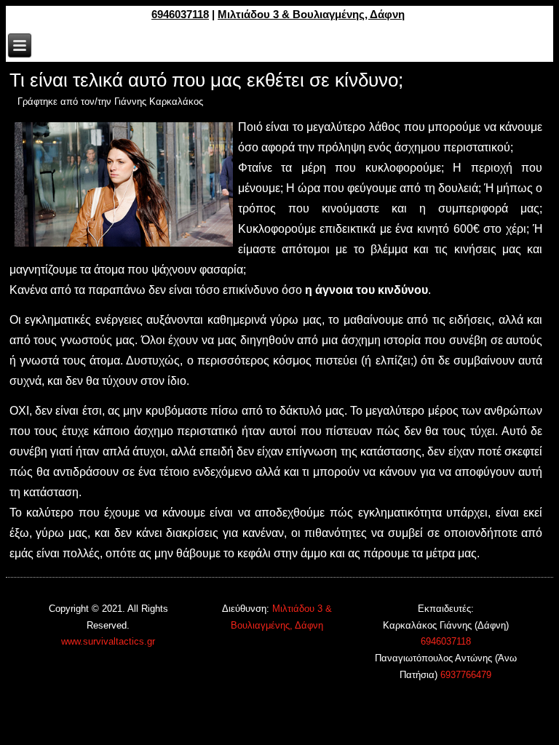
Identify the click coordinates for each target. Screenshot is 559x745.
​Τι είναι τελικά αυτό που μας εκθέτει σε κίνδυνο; (206, 80)
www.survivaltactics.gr (108, 641)
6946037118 (180, 14)
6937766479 (465, 674)
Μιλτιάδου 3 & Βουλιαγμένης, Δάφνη (311, 14)
